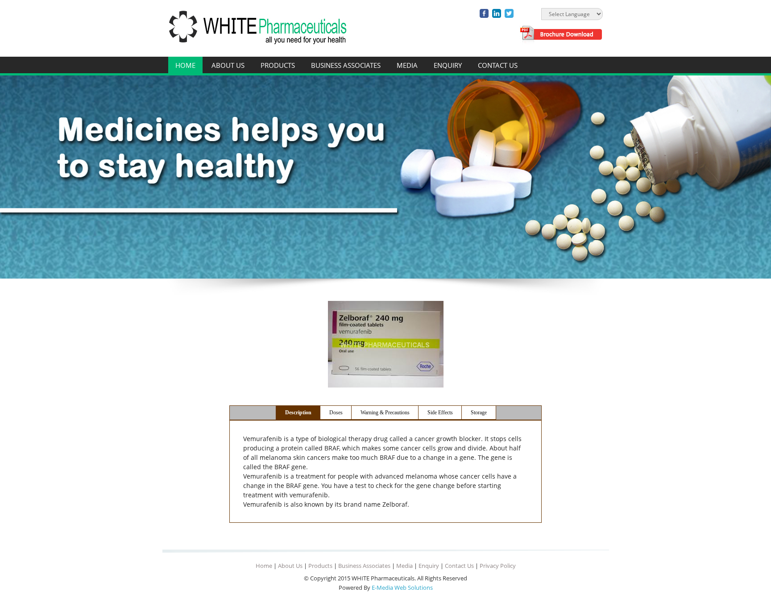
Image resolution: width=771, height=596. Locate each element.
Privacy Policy (498, 566)
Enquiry (448, 65)
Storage (479, 412)
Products (278, 65)
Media (407, 65)
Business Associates (346, 65)
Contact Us (498, 65)
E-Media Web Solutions (402, 587)
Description (298, 412)
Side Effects (440, 412)
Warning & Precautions (385, 412)
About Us (228, 65)
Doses (336, 412)
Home (185, 65)
